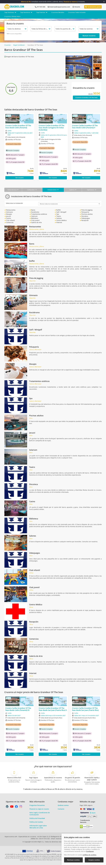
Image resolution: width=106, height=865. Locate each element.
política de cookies (89, 855)
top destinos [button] (9, 12)
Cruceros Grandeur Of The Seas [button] (86, 97)
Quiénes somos (63, 805)
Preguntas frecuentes (37, 805)
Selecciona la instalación (14, 203)
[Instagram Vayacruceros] (20, 807)
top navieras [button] (25, 12)
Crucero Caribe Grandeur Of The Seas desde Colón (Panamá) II (85, 126)
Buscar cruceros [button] (89, 35)
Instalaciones (52, 190)
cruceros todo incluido (76, 12)
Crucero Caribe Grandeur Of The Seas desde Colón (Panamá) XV (18, 709)
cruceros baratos (57, 12)
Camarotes (31, 190)
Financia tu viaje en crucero (39, 809)
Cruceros (7, 45)
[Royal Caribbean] (15, 173)
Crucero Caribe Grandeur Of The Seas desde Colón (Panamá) (18, 126)
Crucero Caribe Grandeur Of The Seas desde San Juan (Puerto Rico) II (53, 709)
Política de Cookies (36, 822)
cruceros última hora (12, 16)
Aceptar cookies (94, 860)
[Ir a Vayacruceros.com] (14, 7)
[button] (68, 67)
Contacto (61, 809)
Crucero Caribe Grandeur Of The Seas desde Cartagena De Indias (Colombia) (51, 127)
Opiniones (91, 190)
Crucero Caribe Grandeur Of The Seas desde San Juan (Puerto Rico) (85, 709)
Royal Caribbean (19, 45)
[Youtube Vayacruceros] (11, 807)
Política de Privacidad (37, 818)
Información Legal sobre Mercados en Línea (38, 827)
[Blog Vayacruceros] (7, 807)
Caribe (9, 130)
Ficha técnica (12, 190)
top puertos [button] (40, 12)
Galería (72, 190)
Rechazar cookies (73, 860)
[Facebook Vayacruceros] (16, 807)
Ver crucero (19, 178)
